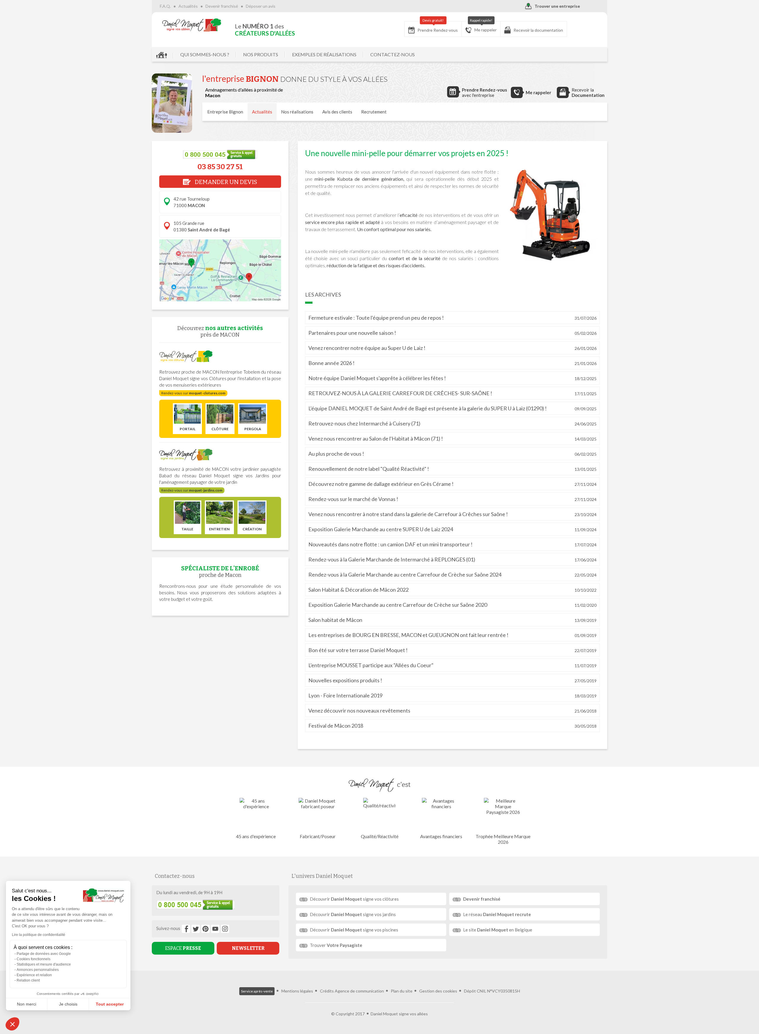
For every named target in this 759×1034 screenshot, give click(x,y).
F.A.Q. (165, 6)
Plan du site (401, 990)
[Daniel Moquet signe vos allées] (192, 24)
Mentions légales (297, 990)
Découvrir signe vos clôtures (354, 899)
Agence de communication (359, 990)
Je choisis (68, 1004)
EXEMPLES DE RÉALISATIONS (324, 54)
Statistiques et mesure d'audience (44, 964)
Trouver (336, 945)
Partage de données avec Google (44, 954)
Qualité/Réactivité (379, 836)
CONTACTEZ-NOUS (392, 54)
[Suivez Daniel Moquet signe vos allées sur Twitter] (196, 929)
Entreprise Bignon (225, 111)
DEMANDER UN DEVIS (225, 181)
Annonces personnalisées (38, 970)
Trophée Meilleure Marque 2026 (503, 839)
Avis (337, 111)
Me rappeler (483, 26)
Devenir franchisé (221, 6)
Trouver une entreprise (557, 6)
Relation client (28, 980)
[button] (12, 1024)
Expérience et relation (34, 975)
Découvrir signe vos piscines (354, 929)
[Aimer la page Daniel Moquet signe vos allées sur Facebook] (186, 929)
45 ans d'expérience (256, 836)
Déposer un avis (260, 6)
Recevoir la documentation (538, 30)
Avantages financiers (441, 836)
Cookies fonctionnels (33, 959)
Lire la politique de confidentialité (38, 935)
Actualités (188, 6)
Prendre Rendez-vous (437, 27)
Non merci (26, 1004)
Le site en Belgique (497, 929)
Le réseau (497, 914)
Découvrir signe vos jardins (353, 914)
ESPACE (183, 948)
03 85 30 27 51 (220, 167)
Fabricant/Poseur (318, 836)
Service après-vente (257, 991)
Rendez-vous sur (193, 393)
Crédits (327, 990)
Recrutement (374, 111)
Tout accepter (110, 1004)
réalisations (297, 111)
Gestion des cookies (438, 990)
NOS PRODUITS (260, 54)
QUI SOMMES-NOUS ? (204, 54)
